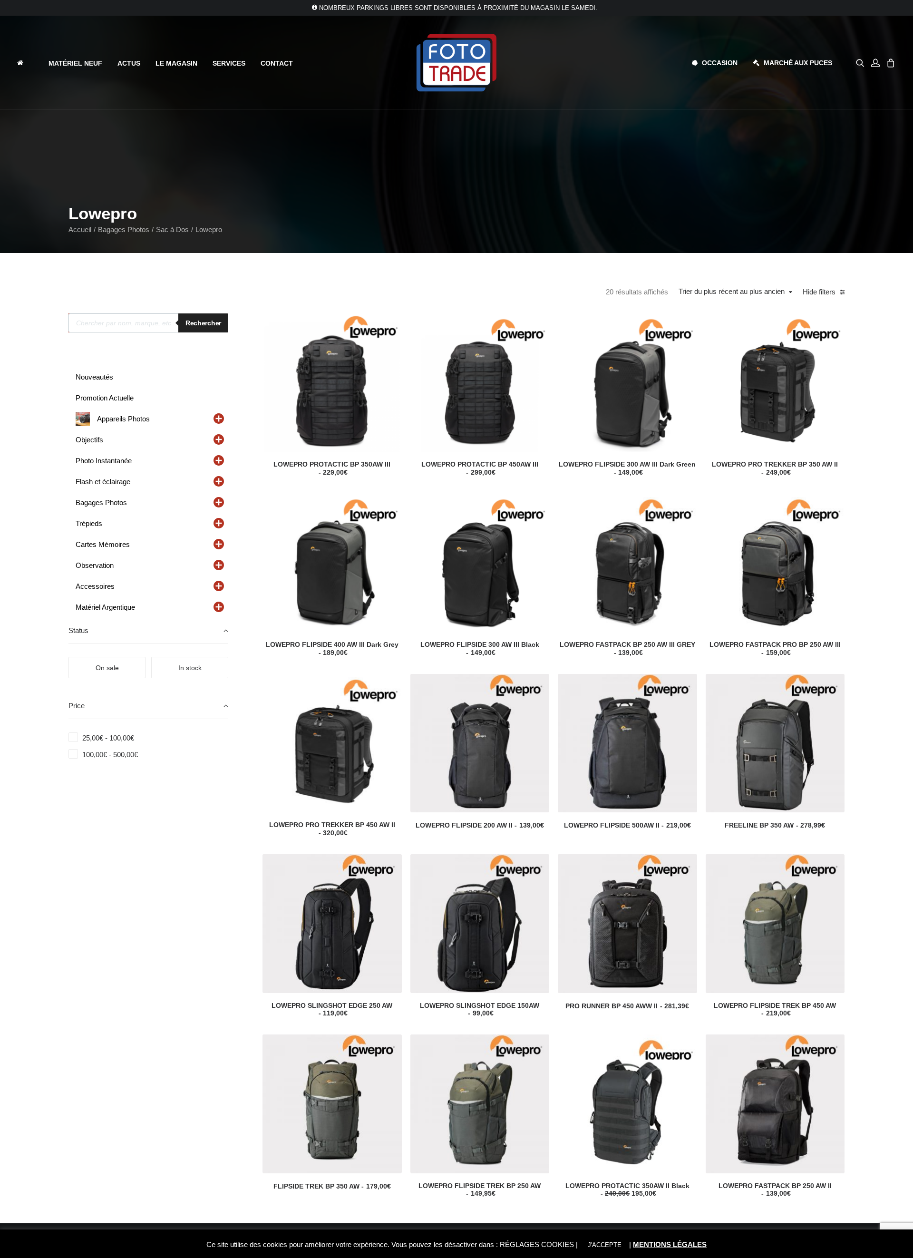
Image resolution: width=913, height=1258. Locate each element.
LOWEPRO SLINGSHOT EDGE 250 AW (332, 1009)
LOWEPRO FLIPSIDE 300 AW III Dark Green (627, 468)
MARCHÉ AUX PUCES (798, 63)
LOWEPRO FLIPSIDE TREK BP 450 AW (775, 1009)
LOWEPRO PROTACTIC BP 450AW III (479, 468)
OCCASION (720, 63)
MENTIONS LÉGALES (670, 1244)
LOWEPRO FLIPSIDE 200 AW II (480, 825)
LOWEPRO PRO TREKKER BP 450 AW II (332, 829)
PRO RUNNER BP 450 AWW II (627, 1006)
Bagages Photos (123, 229)
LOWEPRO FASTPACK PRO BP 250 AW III (775, 648)
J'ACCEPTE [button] (605, 1244)
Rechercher (203, 323)
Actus (128, 63)
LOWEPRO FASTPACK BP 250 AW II (775, 1190)
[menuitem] (28, 62)
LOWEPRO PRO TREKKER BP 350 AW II (775, 468)
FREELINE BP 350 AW (775, 825)
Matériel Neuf (75, 63)
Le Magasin (176, 63)
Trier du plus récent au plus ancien (732, 291)
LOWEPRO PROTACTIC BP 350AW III (331, 468)
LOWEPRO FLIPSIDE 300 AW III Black (479, 648)
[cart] (889, 62)
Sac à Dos (172, 229)
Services (229, 63)
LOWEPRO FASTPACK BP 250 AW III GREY (627, 648)
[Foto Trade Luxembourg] (456, 62)
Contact (277, 63)
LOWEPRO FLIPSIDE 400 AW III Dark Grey (332, 648)
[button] (862, 62)
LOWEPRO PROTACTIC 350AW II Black (627, 1190)
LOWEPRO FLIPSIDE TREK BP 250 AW (479, 1190)
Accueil (79, 229)
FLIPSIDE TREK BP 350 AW (332, 1186)
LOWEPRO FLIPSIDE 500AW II (627, 825)
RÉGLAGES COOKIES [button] (537, 1244)
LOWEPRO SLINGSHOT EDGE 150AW (479, 1009)
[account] (875, 62)
